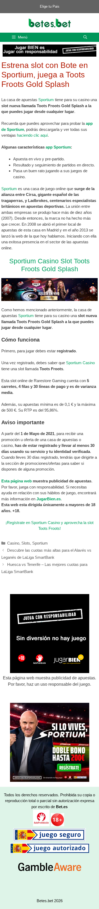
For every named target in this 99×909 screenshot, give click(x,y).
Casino (13, 543)
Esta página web (16, 481)
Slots (25, 543)
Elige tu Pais (49, 6)
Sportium (46, 99)
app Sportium (58, 147)
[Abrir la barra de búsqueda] (85, 37)
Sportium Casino (80, 362)
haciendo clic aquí (32, 135)
